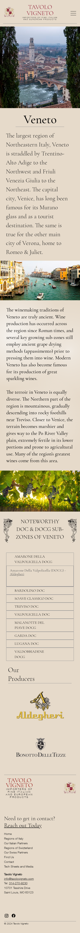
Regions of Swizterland (18, 848)
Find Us (9, 857)
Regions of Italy (13, 838)
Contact (9, 861)
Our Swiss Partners (16, 852)
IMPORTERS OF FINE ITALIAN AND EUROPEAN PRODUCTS (40, 18)
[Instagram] (6, 915)
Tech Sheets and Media (18, 866)
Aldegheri (17, 574)
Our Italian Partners (16, 843)
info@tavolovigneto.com (19, 878)
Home (8, 833)
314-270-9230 (18, 883)
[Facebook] (13, 915)
